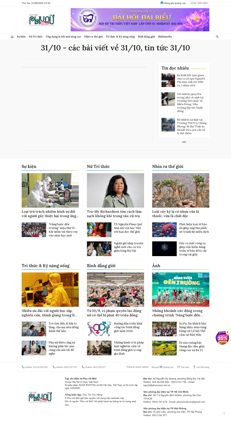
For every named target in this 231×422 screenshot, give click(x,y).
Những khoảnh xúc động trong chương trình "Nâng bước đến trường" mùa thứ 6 (177, 315)
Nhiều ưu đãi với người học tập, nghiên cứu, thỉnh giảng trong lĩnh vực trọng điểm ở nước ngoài (50, 315)
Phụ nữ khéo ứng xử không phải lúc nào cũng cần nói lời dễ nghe (62, 348)
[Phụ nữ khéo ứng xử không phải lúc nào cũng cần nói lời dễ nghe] (34, 348)
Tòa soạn (184, 367)
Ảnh (156, 265)
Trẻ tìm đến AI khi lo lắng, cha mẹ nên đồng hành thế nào (63, 327)
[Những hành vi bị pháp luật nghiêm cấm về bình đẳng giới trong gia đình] (99, 348)
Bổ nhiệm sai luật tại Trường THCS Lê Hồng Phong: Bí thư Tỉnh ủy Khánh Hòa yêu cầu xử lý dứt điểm (192, 126)
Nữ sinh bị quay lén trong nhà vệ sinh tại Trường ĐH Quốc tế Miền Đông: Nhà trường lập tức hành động (190, 102)
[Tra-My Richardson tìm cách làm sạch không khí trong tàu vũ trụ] (115, 190)
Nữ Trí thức (36, 36)
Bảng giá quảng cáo (175, 3)
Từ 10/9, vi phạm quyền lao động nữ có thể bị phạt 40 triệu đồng (114, 313)
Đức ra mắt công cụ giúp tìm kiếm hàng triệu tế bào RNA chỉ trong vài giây (192, 248)
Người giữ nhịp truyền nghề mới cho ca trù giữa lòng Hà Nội (128, 247)
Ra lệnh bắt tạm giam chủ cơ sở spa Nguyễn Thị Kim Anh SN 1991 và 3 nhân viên (191, 80)
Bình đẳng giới (146, 36)
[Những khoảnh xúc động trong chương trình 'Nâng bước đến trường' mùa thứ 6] (180, 289)
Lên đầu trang (202, 367)
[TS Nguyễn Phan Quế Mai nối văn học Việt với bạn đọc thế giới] (99, 229)
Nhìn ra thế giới (93, 36)
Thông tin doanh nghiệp (137, 367)
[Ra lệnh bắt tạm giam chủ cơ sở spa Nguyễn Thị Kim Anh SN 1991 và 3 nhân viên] (168, 80)
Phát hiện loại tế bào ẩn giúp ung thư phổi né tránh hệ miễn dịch (194, 228)
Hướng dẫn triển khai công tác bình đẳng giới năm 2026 (128, 327)
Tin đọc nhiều (175, 68)
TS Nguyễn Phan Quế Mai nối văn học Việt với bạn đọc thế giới (128, 228)
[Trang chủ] (12, 36)
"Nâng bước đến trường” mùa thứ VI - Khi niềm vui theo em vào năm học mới (63, 229)
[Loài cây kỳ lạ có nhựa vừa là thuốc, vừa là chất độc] (180, 190)
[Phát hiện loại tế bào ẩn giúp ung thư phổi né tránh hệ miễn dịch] (164, 229)
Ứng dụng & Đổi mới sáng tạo (63, 36)
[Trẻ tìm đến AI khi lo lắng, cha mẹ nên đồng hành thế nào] (34, 329)
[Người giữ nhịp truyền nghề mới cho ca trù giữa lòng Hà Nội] (99, 248)
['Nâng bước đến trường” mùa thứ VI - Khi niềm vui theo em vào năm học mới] (34, 229)
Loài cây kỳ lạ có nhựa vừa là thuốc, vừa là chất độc (175, 213)
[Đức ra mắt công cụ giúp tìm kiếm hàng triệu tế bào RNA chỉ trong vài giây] (164, 248)
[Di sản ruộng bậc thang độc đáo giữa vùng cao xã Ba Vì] (164, 348)
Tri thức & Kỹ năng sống (120, 36)
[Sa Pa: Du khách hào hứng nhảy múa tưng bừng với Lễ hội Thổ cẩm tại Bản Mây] (164, 329)
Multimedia (165, 36)
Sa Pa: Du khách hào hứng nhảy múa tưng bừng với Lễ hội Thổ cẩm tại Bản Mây (192, 329)
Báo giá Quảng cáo (162, 367)
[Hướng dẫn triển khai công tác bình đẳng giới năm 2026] (99, 329)
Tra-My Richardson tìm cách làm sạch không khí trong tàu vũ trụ (114, 213)
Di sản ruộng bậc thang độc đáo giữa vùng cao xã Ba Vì (191, 346)
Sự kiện (21, 36)
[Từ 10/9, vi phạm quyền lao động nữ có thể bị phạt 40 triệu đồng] (115, 289)
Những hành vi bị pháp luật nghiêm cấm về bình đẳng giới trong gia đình (129, 348)
